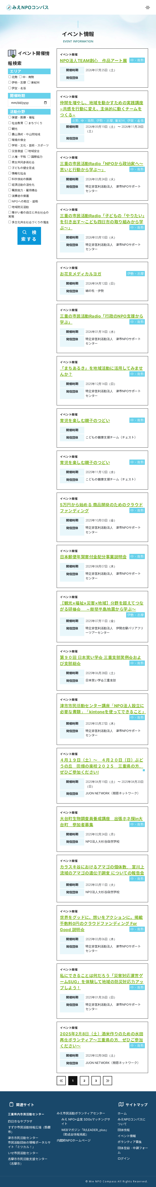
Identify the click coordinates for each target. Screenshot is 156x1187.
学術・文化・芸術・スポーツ (30, 145)
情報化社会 (18, 173)
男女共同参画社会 (23, 162)
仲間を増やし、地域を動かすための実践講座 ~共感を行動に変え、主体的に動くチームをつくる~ (101, 108)
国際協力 (36, 156)
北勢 (14, 77)
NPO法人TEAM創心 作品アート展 (93, 60)
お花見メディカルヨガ (80, 274)
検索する (29, 236)
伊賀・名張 (18, 88)
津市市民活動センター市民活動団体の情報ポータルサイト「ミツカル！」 (29, 1142)
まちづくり (34, 123)
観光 (14, 128)
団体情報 (124, 1130)
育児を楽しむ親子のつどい (85, 420)
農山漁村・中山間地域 (25, 134)
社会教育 (17, 123)
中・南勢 (28, 77)
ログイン (124, 1158)
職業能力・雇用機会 (24, 190)
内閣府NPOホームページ (74, 1140)
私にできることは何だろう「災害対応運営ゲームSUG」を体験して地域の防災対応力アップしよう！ (102, 981)
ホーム (122, 1113)
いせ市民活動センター (23, 1153)
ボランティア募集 (130, 1142)
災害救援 (17, 151)
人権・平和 (18, 156)
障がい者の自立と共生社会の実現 (28, 214)
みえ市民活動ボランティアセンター (81, 1113)
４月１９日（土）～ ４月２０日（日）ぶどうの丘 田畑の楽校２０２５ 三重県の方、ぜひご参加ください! (101, 766)
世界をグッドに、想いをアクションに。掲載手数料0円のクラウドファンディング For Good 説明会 (101, 923)
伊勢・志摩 (18, 82)
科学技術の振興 (21, 179)
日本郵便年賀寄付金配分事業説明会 (93, 556)
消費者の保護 (20, 196)
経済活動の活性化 (23, 184)
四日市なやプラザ (20, 1121)
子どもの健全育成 (23, 168)
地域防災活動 (20, 207)
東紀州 (35, 82)
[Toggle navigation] (147, 7)
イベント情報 (127, 1136)
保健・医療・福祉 (23, 117)
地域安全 (33, 151)
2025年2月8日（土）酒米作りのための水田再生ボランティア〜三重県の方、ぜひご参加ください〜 (101, 1039)
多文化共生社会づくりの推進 (30, 222)
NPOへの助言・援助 (24, 201)
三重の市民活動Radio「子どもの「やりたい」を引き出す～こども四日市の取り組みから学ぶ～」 (102, 221)
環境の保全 (18, 140)
